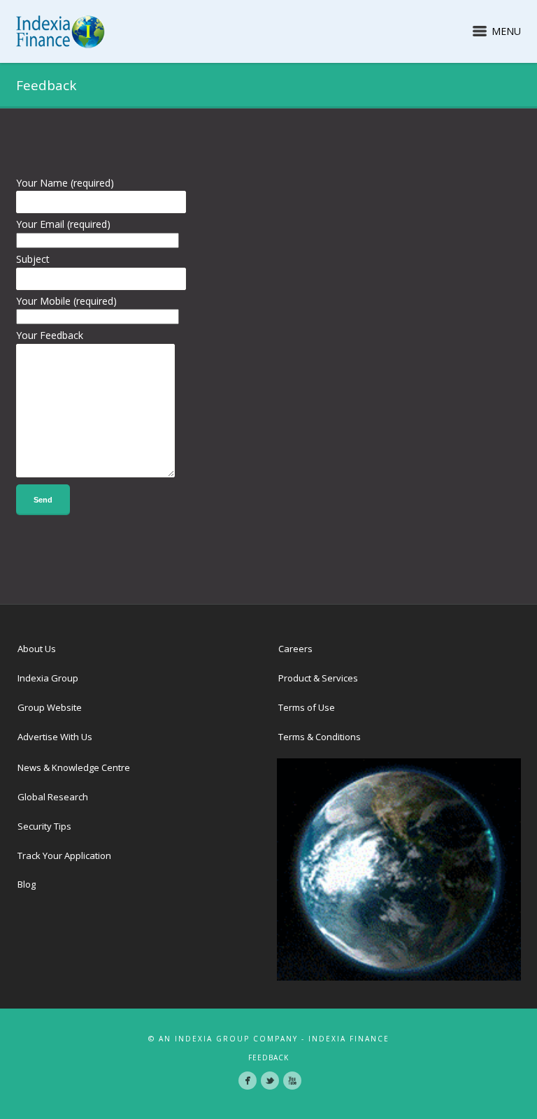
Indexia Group (47, 678)
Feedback (268, 1057)
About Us (36, 648)
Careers (295, 648)
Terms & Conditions (319, 736)
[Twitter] (270, 1081)
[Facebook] (248, 1081)
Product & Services (318, 678)
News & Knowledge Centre (73, 767)
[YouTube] (292, 1081)
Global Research (52, 796)
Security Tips (44, 826)
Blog (26, 884)
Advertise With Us (54, 736)
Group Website (49, 707)
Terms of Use (306, 707)
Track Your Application (64, 855)
